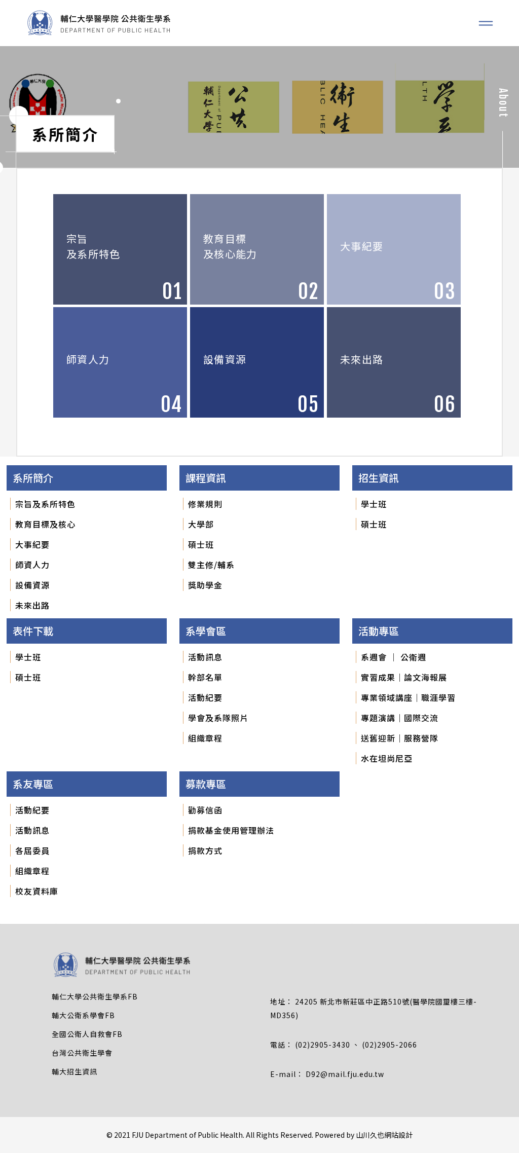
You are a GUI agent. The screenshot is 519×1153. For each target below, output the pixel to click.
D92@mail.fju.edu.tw (345, 1074)
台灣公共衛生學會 (82, 1053)
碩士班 (201, 544)
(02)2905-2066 (389, 1044)
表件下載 (33, 630)
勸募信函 (205, 810)
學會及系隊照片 (218, 718)
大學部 (201, 524)
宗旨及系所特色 (45, 504)
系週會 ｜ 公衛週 (393, 657)
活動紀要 (205, 697)
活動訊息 (205, 657)
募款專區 (206, 783)
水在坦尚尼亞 (387, 758)
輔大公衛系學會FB (83, 1015)
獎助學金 (205, 585)
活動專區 (378, 630)
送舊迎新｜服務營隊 (399, 738)
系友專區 (33, 783)
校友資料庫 (36, 891)
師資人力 (32, 565)
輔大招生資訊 (74, 1071)
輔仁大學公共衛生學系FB (95, 996)
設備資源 (32, 585)
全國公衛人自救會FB (87, 1034)
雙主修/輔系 (211, 565)
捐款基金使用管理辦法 (231, 830)
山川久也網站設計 (384, 1135)
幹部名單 (205, 677)
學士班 (374, 504)
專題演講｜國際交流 (399, 718)
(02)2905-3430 (323, 1044)
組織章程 (205, 738)
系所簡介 (33, 477)
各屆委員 (32, 850)
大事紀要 (32, 544)
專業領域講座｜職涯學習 (408, 697)
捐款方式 (205, 850)
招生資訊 (378, 477)
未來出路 (32, 605)
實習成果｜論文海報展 (404, 677)
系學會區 (206, 630)
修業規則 (205, 504)
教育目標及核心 (45, 524)
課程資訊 (206, 477)
